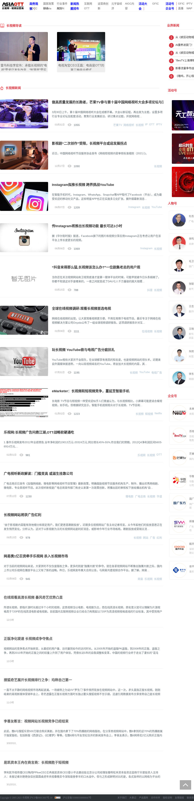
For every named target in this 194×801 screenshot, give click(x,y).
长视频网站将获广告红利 (22, 515)
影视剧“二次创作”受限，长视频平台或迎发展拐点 (89, 143)
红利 (159, 537)
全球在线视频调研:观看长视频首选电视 (81, 308)
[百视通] (176, 435)
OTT (152, 124)
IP (146, 124)
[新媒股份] (176, 525)
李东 (191, 373)
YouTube (156, 206)
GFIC (155, 3)
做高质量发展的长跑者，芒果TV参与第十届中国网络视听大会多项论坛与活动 (110, 102)
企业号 (170, 8)
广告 (152, 537)
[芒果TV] (176, 457)
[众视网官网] (13, 5)
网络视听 (129, 124)
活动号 (170, 3)
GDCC (33, 8)
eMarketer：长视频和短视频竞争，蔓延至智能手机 (90, 391)
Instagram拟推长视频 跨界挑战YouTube (83, 185)
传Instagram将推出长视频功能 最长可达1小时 (87, 226)
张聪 (191, 283)
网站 (145, 537)
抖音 (150, 290)
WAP (189, 8)
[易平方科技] (176, 570)
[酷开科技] (176, 547)
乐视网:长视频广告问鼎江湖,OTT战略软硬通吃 (39, 432)
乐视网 (142, 455)
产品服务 (143, 797)
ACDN (60, 8)
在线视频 (147, 331)
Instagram (134, 206)
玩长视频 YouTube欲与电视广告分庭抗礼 (83, 350)
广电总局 (140, 496)
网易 (140, 578)
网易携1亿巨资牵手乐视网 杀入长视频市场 (36, 556)
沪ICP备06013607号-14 (41, 797)
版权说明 (167, 797)
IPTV (189, 3)
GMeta (47, 8)
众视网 (25, 797)
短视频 (149, 413)
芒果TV (117, 124)
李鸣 (191, 238)
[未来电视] (176, 412)
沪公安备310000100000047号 (77, 797)
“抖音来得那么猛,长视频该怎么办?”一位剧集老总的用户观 (96, 267)
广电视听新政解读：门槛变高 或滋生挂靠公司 (38, 474)
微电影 (130, 496)
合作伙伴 (155, 797)
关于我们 (122, 797)
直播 (180, 8)
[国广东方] (176, 502)
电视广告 (156, 372)
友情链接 (179, 797)
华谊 (159, 496)
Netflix (158, 413)
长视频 (140, 124)
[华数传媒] (176, 480)
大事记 (132, 797)
